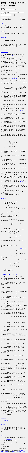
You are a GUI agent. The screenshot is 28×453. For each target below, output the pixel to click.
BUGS (2, 435)
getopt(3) (11, 56)
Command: (3, 8)
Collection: (3, 13)
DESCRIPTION (4, 52)
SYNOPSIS (3, 37)
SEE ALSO (3, 418)
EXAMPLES (3, 198)
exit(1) (22, 248)
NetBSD (21, 450)
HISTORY (3, 424)
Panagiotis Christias (21, 451)
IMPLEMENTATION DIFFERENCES (9, 274)
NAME (2, 23)
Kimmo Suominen (4, 451)
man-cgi (13, 451)
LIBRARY (3, 31)
